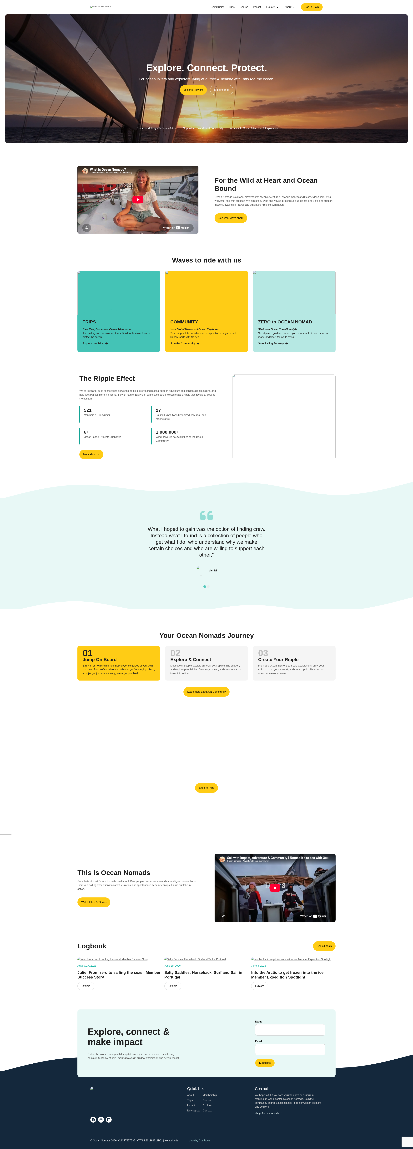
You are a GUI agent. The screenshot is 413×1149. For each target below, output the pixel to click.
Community (217, 7)
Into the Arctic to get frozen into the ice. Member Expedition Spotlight (288, 974)
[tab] (204, 586)
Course (244, 7)
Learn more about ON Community (206, 691)
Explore (270, 7)
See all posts (324, 946)
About (288, 7)
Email (258, 1041)
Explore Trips (221, 89)
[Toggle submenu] (277, 7)
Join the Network (193, 89)
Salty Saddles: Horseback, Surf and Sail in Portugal (203, 974)
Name (258, 1021)
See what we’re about (230, 218)
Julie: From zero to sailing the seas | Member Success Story (118, 974)
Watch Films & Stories (93, 902)
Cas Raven (205, 1140)
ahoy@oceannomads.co (268, 1113)
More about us (91, 454)
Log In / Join (312, 7)
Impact (257, 7)
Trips (232, 7)
